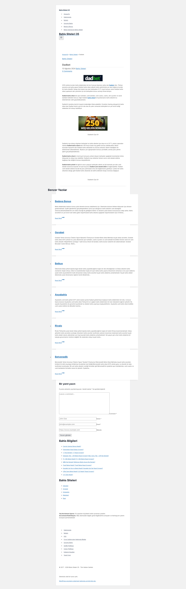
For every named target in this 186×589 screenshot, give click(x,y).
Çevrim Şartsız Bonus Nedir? (72, 446)
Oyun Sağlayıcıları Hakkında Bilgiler (75, 539)
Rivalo (58, 325)
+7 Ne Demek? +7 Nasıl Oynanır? (73, 452)
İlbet (64, 498)
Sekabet (65, 486)
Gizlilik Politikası (69, 546)
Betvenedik (61, 356)
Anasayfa (67, 14)
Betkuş (59, 263)
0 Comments (67, 71)
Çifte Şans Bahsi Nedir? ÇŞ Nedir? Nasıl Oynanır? (78, 471)
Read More (59, 218)
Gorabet (59, 232)
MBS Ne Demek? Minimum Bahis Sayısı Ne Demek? (79, 462)
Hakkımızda (67, 17)
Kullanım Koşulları (69, 552)
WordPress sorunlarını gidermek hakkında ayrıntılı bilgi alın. (77, 581)
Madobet (66, 495)
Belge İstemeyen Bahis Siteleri (73, 30)
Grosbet (65, 489)
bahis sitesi (91, 98)
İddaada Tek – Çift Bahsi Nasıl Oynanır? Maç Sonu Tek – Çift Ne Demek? (86, 456)
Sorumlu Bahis (68, 23)
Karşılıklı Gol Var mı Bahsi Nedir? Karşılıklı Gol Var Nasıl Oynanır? (83, 468)
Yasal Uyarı (67, 555)
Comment (113, 413)
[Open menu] (61, 38)
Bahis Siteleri (74, 54)
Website (99, 430)
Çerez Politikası (68, 549)
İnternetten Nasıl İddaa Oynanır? (73, 449)
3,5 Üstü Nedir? (68, 474)
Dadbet (111, 85)
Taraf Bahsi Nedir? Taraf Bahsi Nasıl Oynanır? (77, 465)
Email (98, 424)
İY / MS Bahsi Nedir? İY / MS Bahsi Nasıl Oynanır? (78, 459)
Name (98, 419)
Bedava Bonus (68, 26)
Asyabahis (61, 294)
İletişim (66, 20)
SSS (65, 536)
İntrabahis (66, 492)
